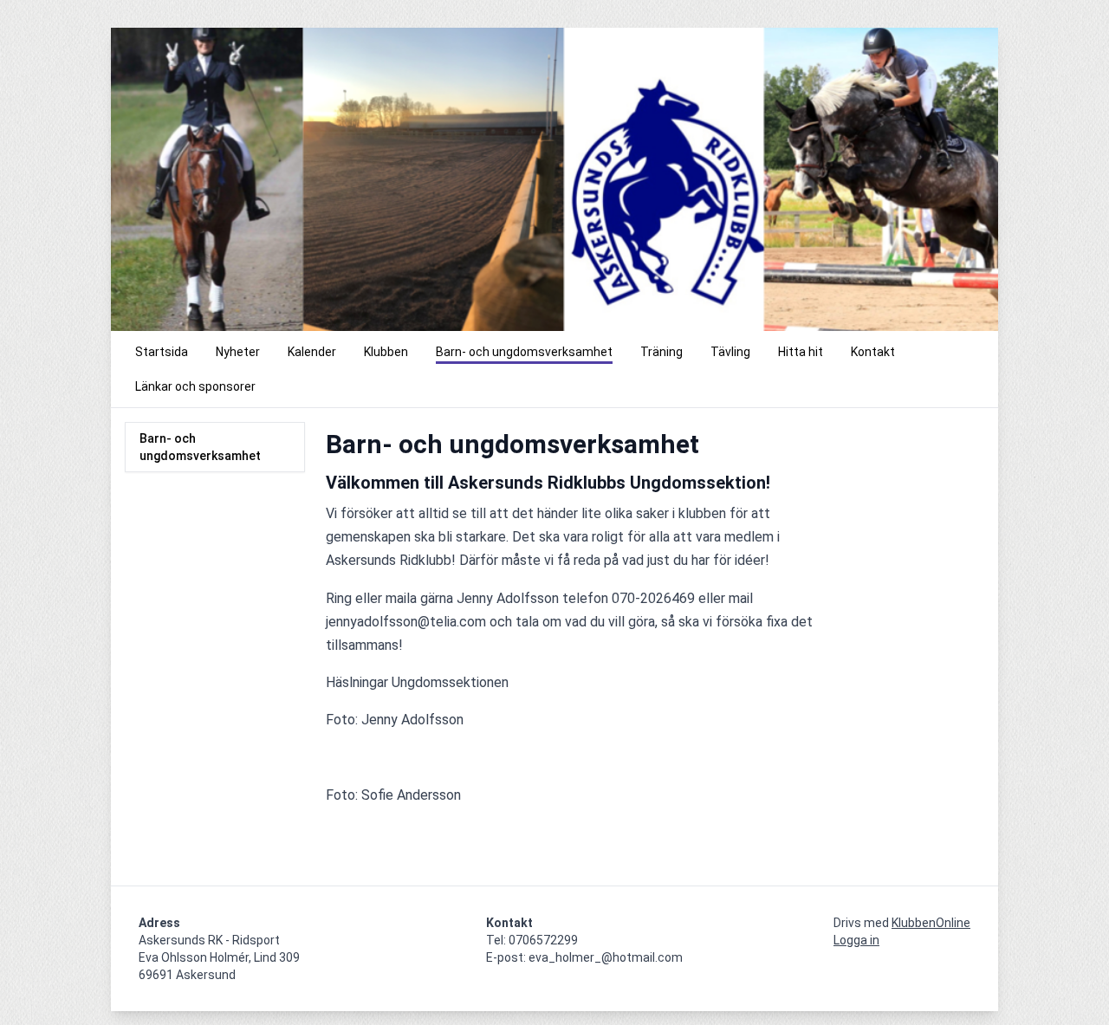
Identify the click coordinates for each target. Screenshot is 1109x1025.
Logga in (856, 940)
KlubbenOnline (931, 923)
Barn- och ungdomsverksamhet (200, 447)
